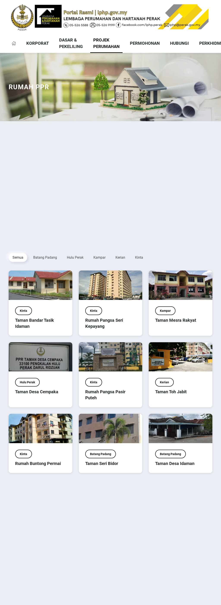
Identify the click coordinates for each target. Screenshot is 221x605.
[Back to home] (110, 17)
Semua (18, 257)
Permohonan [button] (145, 43)
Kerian (120, 257)
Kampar (99, 257)
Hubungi (179, 43)
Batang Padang (45, 257)
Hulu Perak (75, 257)
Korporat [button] (37, 43)
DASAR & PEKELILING (71, 43)
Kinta (139, 257)
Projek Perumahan (106, 43)
